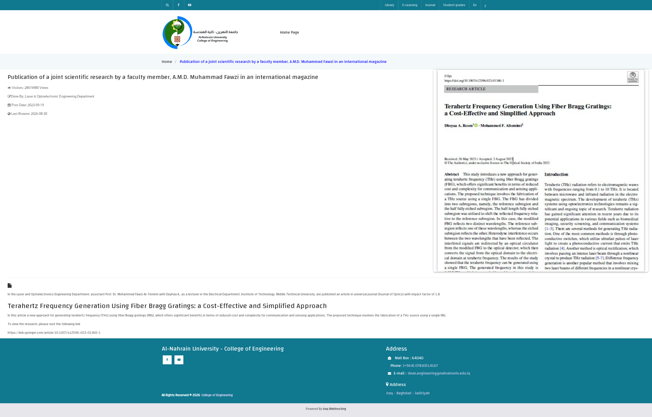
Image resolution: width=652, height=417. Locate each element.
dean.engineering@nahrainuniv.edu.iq (439, 373)
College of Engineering (217, 395)
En (475, 5)
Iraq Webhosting (334, 409)
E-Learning (409, 5)
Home (167, 61)
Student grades (454, 5)
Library (389, 5)
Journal (430, 5)
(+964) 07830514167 (420, 365)
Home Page (289, 32)
